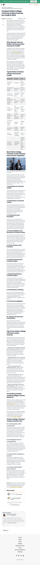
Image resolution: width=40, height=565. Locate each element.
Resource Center (20, 545)
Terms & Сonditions (20, 549)
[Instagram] (21, 555)
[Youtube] (23, 555)
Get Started (33, 1)
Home (20, 537)
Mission (20, 543)
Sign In (30, 4)
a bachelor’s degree (16, 52)
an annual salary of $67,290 (15, 416)
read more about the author (12, 522)
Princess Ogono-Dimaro (8, 18)
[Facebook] (16, 555)
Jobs (20, 541)
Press (20, 547)
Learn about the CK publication (16, 486)
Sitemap (20, 552)
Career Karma (13, 515)
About (20, 539)
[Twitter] (18, 555)
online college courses (11, 403)
